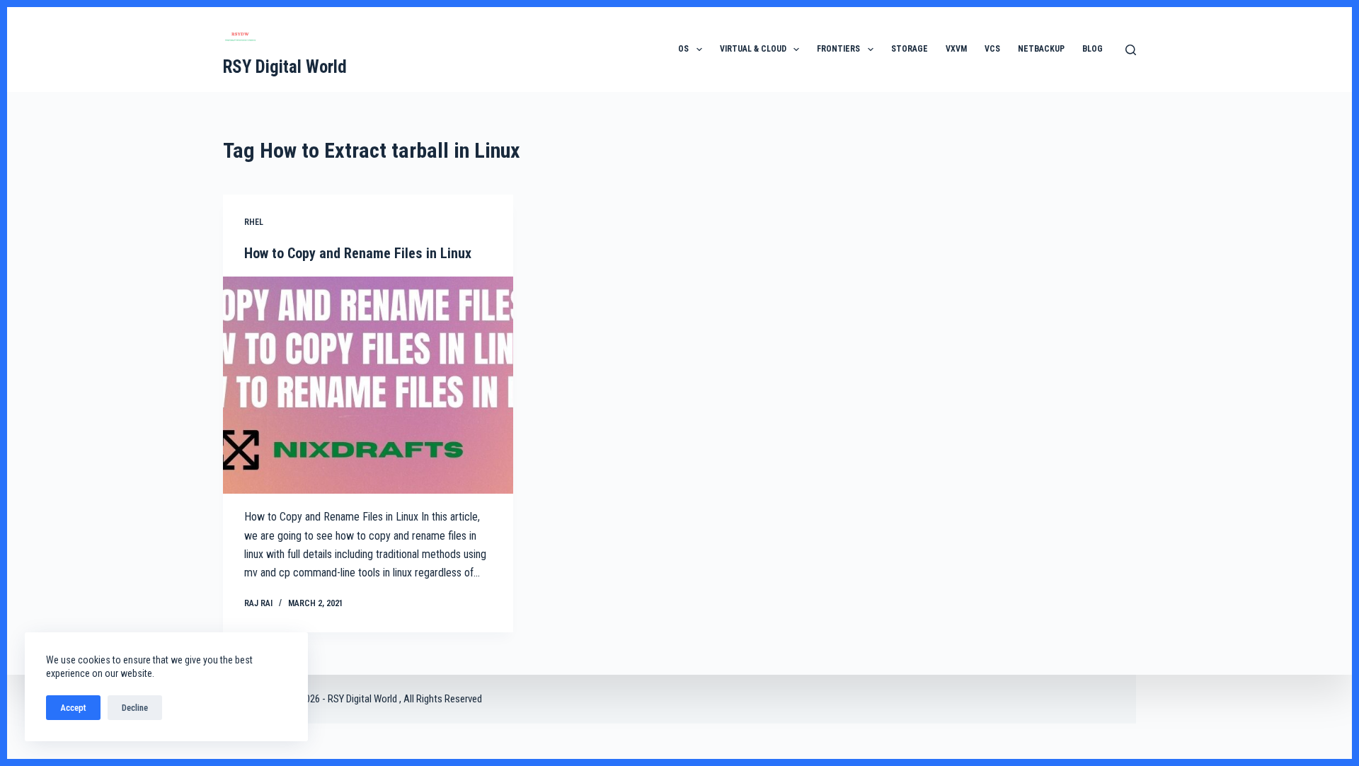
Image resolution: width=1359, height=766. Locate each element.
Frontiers (838, 49)
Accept (73, 707)
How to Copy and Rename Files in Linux (357, 253)
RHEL (253, 222)
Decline (135, 707)
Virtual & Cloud (753, 49)
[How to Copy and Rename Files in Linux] (368, 385)
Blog (1092, 49)
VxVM (956, 49)
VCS (992, 49)
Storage (909, 49)
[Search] (1130, 50)
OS (683, 49)
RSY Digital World (285, 67)
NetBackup (1041, 49)
